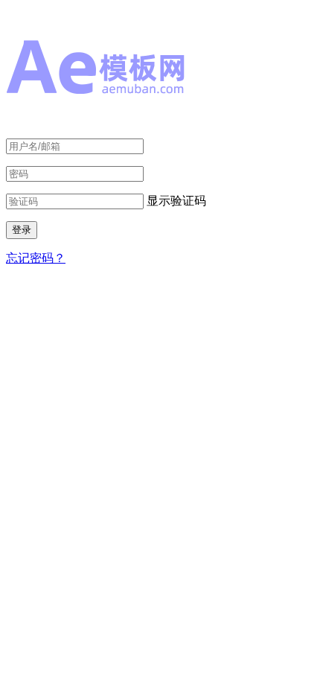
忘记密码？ (35, 258)
